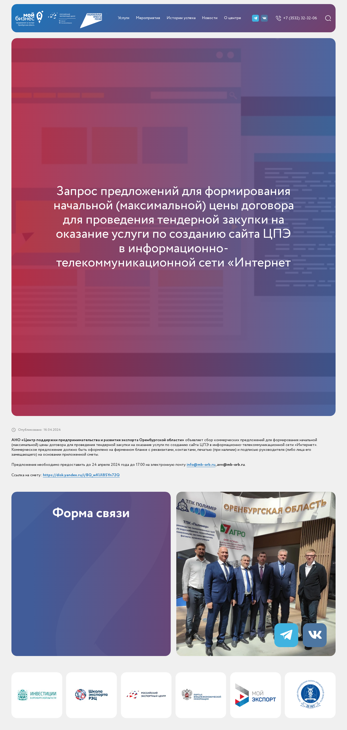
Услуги (123, 18)
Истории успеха (181, 18)
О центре (232, 18)
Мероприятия (148, 18)
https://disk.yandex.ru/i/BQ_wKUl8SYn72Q (81, 475)
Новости (209, 18)
